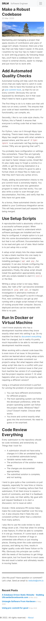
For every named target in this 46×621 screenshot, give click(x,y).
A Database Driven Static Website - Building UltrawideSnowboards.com (23, 596)
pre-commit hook (13, 90)
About (31, 617)
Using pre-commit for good (19, 608)
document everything (31, 336)
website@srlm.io (36, 580)
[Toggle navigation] (40, 3)
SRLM (5, 3)
